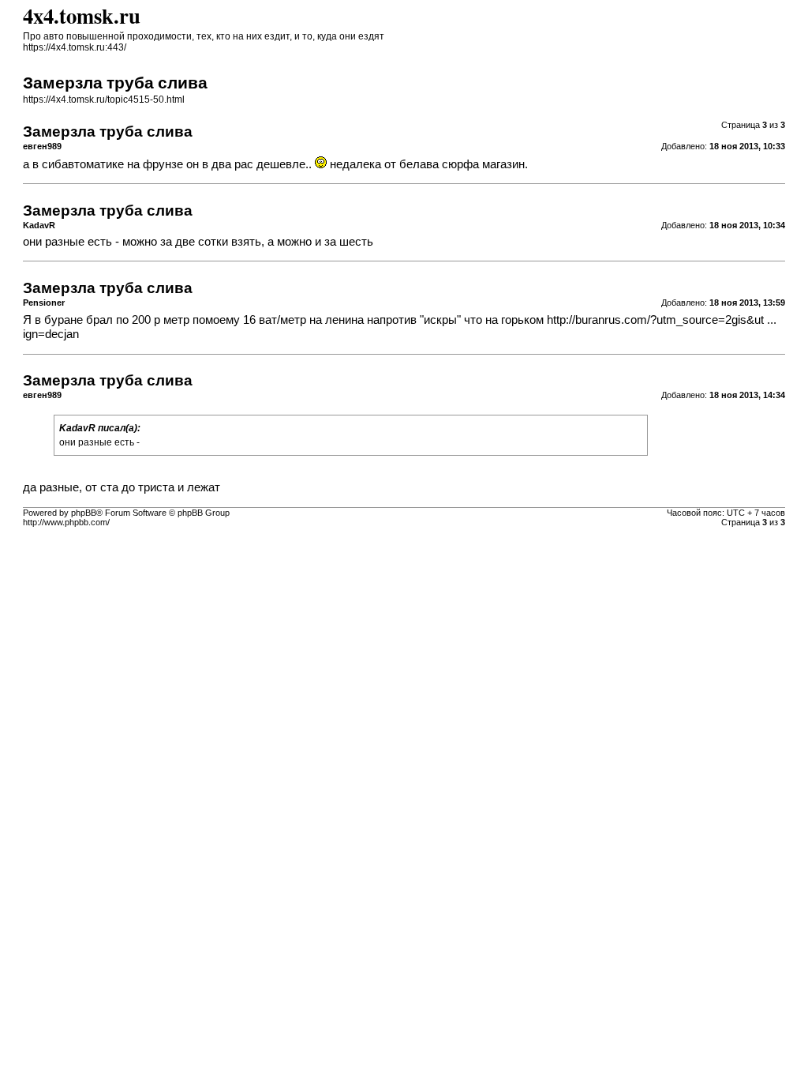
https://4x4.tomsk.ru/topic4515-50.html (104, 99)
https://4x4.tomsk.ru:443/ (74, 47)
